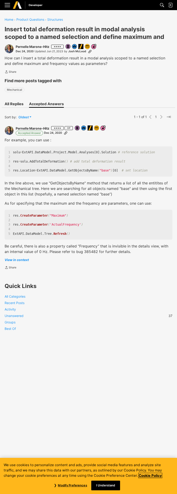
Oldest (24, 117)
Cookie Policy (150, 475)
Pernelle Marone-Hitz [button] (32, 47)
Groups (10, 322)
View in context (17, 260)
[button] (9, 48)
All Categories (15, 296)
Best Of (10, 329)
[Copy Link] (90, 51)
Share (10, 72)
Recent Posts (14, 303)
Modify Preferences (72, 485)
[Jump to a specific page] (168, 117)
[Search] (162, 5)
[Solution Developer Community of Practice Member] (87, 47)
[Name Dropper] (68, 47)
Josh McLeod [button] (77, 51)
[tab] (14, 104)
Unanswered (88, 316)
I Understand (105, 485)
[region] (88, 476)
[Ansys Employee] (81, 47)
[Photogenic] (74, 47)
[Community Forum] (32, 5)
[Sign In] (170, 5)
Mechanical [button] (14, 89)
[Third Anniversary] (94, 47)
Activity (10, 309)
